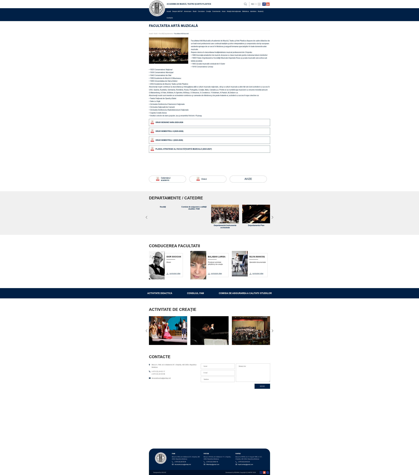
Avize (224, 11)
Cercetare (201, 11)
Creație (208, 11)
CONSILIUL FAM (195, 293)
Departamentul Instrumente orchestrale (225, 226)
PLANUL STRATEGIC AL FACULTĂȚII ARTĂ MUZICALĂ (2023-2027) (183, 149)
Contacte (170, 18)
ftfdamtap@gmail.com (212, 464)
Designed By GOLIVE (159, 472)
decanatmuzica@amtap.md (183, 464)
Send (262, 386)
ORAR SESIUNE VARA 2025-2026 (169, 122)
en (256, 4)
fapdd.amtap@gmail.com (245, 464)
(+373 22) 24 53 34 (180, 462)
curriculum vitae (174, 273)
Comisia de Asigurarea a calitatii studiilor (245, 293)
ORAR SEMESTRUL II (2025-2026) (169, 131)
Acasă (169, 11)
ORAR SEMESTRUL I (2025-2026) (169, 140)
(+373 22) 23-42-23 (244, 462)
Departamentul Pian (256, 225)
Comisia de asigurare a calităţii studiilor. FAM (194, 208)
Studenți (260, 11)
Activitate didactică (159, 293)
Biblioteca (245, 11)
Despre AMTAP (177, 11)
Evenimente (216, 11)
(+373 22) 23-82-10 (212, 462)
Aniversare (187, 11)
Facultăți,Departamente (166, 33)
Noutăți (163, 207)
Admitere (253, 11)
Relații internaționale (234, 11)
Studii (195, 11)
